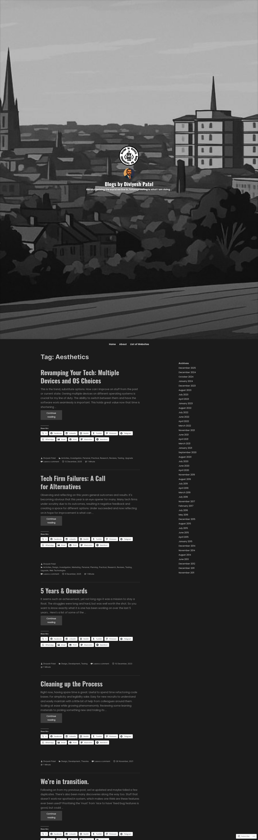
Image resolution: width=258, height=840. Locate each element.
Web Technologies (57, 570)
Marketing (76, 567)
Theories (85, 761)
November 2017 (187, 501)
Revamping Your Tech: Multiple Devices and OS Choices (80, 376)
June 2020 (184, 465)
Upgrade (129, 458)
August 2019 (185, 479)
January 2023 (186, 403)
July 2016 (183, 510)
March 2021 (184, 443)
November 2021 (187, 430)
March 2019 (184, 492)
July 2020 (183, 461)
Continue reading (48, 416)
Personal (86, 458)
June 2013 (184, 559)
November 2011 (186, 572)
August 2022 (185, 408)
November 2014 (187, 550)
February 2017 (186, 505)
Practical (95, 458)
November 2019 (187, 474)
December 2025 (187, 367)
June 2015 (184, 532)
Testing (121, 458)
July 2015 (183, 528)
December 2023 (187, 385)
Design (55, 567)
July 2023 (183, 394)
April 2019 (183, 488)
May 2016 (183, 514)
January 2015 (185, 541)
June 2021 (184, 434)
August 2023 (185, 390)
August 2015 (185, 523)
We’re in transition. (65, 781)
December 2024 (187, 372)
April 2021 (183, 439)
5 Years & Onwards (64, 590)
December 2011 (187, 568)
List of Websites (139, 344)
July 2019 (183, 483)
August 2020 (185, 456)
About (123, 344)
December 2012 (187, 563)
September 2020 (187, 452)
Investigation (76, 458)
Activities (65, 458)
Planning (94, 567)
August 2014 (185, 554)
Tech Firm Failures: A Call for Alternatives (73, 482)
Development (74, 663)
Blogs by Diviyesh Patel (129, 184)
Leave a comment (51, 461)
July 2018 (183, 496)
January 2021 (185, 448)
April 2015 (184, 537)
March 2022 (185, 425)
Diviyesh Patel (49, 458)
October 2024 (186, 376)
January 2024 (186, 381)
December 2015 (187, 519)
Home (112, 344)
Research (104, 458)
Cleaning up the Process (72, 683)
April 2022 (184, 421)
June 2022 (184, 416)
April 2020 (184, 470)
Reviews (113, 458)
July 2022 (183, 412)
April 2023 (184, 399)
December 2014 (187, 545)
